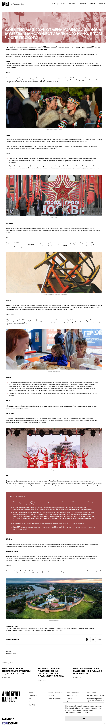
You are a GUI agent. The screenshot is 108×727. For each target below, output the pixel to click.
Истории (83, 4)
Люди (53, 4)
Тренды (62, 4)
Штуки (92, 4)
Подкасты (102, 4)
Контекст (72, 4)
